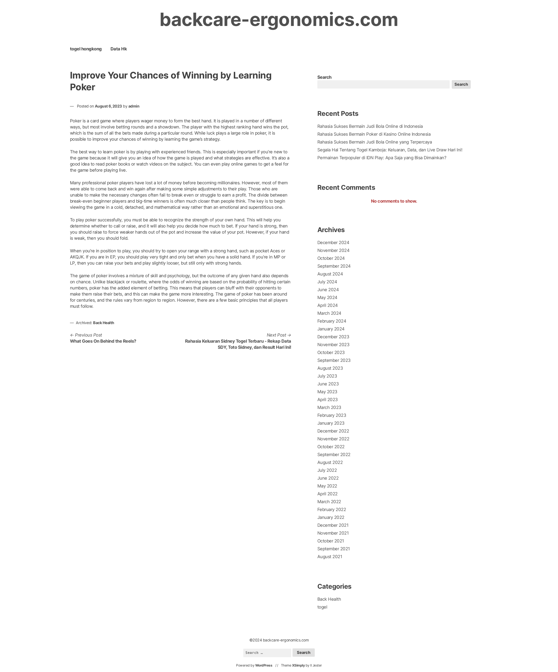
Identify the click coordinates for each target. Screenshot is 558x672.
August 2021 (329, 556)
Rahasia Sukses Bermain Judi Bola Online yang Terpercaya (374, 142)
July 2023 (327, 376)
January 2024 (331, 329)
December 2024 (333, 242)
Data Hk (119, 48)
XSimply (298, 665)
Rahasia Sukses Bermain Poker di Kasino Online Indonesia (374, 134)
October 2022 (331, 446)
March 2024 (329, 313)
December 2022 (333, 431)
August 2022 (330, 462)
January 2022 (330, 517)
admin (134, 106)
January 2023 (331, 423)
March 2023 (329, 407)
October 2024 (331, 258)
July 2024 (327, 281)
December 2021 (333, 525)
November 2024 (333, 250)
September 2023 (334, 360)
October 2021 (330, 541)
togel (322, 607)
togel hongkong (86, 48)
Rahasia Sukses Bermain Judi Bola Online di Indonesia (370, 126)
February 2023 (331, 415)
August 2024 (330, 274)
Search (324, 77)
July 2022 (327, 470)
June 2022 (328, 478)
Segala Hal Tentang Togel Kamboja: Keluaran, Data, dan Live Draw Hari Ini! (390, 149)
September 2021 (333, 548)
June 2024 (328, 289)
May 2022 (327, 486)
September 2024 (334, 266)
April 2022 (327, 493)
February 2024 (331, 321)
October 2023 (331, 352)
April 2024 (327, 305)
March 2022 (329, 501)
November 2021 (333, 533)
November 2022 (333, 438)
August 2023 (330, 368)
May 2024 (327, 297)
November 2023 (333, 344)
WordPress (263, 665)
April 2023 (327, 399)
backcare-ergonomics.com (279, 19)
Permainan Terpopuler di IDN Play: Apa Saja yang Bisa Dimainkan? (381, 157)
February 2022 (331, 509)
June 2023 (328, 383)
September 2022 (333, 454)
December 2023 (333, 336)
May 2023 (327, 391)
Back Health (103, 322)
